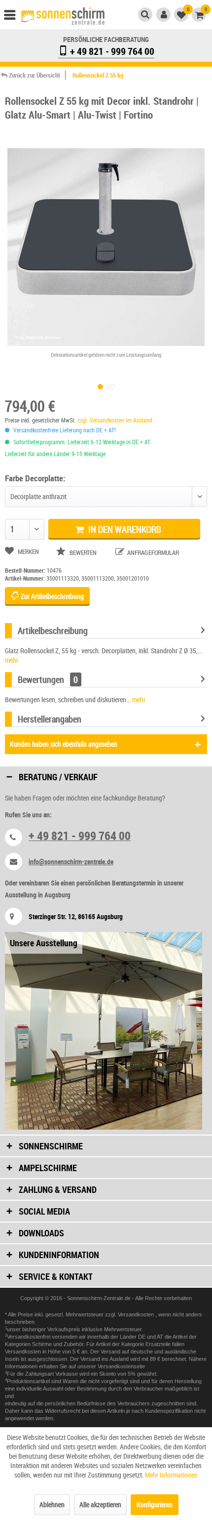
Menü (14, 17)
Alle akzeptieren (100, 1504)
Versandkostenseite (121, 1366)
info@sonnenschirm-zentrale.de (71, 861)
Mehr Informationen (171, 1474)
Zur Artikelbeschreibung (51, 596)
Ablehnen (52, 1504)
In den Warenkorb (123, 529)
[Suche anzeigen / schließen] (145, 14)
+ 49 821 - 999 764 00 (111, 51)
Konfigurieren (155, 1504)
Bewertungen (41, 679)
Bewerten (83, 552)
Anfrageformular (152, 552)
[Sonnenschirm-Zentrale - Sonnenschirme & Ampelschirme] (63, 16)
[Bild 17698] (112, 386)
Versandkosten (136, 1314)
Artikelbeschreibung (53, 630)
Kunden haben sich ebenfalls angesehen (63, 744)
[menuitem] (14, 17)
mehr (11, 660)
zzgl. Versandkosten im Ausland (114, 420)
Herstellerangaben (49, 719)
